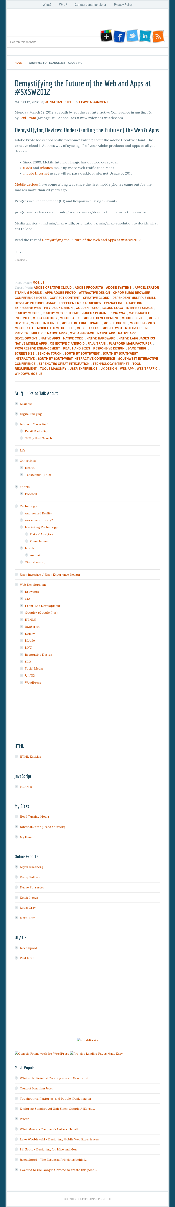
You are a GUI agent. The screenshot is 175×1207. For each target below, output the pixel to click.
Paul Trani (27, 118)
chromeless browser (131, 292)
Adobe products (89, 287)
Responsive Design (38, 655)
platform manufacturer (130, 343)
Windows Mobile (28, 373)
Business (26, 404)
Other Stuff (28, 461)
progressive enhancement (37, 348)
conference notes (31, 298)
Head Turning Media (34, 816)
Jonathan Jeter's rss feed (158, 36)
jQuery (30, 634)
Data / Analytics (41, 534)
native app (106, 333)
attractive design (94, 292)
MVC (28, 647)
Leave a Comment (93, 102)
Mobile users (88, 328)
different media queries (80, 303)
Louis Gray (27, 908)
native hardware (100, 338)
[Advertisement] (87, 1001)
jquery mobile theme (61, 313)
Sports (25, 487)
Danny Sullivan (30, 877)
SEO (28, 662)
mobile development (101, 318)
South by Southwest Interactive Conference (76, 358)
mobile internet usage (80, 323)
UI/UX (30, 675)
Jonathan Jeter (87, 24)
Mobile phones (142, 323)
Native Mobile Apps (31, 343)
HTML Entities (30, 757)
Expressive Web (28, 308)
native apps (50, 338)
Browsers (32, 592)
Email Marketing (36, 431)
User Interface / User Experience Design (50, 575)
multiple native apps (49, 333)
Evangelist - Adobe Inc (123, 303)
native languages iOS (136, 338)
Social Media (34, 668)
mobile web (112, 328)
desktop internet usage (35, 303)
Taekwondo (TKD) (38, 475)
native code (73, 338)
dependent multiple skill (134, 298)
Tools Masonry (53, 368)
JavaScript (32, 627)
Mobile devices (27, 184)
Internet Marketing (34, 424)
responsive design (108, 348)
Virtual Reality (35, 562)
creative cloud (96, 298)
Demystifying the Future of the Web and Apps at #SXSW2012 (83, 87)
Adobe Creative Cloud (52, 287)
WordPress (33, 682)
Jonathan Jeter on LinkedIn (145, 36)
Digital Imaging (31, 414)
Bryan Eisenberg (31, 867)
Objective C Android (67, 343)
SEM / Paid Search (38, 438)
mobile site (24, 328)
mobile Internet (36, 173)
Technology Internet (111, 363)
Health (30, 468)
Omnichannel (39, 541)
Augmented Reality (38, 513)
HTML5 (30, 620)
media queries (45, 318)
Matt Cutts (27, 918)
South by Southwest (82, 353)
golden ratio (87, 308)
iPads (27, 168)
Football (31, 494)
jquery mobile (27, 313)
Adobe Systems (118, 287)
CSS (28, 599)
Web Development (33, 585)
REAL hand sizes (76, 348)
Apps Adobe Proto (60, 292)
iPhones (46, 168)
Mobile (38, 282)
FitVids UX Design (58, 308)
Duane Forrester (32, 887)
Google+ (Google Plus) (41, 612)
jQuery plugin (94, 313)
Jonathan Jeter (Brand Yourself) (42, 827)
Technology (28, 506)
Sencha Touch (49, 353)
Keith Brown (29, 898)
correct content (65, 298)
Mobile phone (115, 323)
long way (117, 313)
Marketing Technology (41, 527)
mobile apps (70, 318)
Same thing (137, 348)
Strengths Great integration (64, 363)
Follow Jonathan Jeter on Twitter (132, 36)
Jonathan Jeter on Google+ (105, 36)
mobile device (133, 318)
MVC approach (82, 333)
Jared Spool (28, 948)
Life (22, 450)
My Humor (27, 837)
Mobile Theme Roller (55, 328)
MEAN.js (26, 787)
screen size (24, 353)
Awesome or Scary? (39, 520)
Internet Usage (139, 308)
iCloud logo (112, 308)
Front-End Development (42, 606)
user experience (83, 368)
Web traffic (147, 368)
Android (35, 555)
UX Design (109, 368)
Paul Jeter (27, 958)
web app (127, 368)
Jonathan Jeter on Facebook (118, 36)
